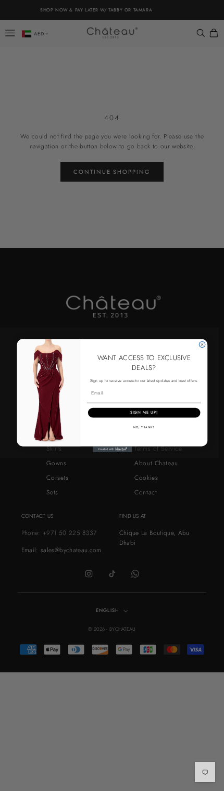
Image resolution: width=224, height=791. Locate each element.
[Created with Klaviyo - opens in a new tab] (112, 449)
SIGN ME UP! (143, 412)
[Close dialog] (202, 344)
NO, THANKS (143, 427)
